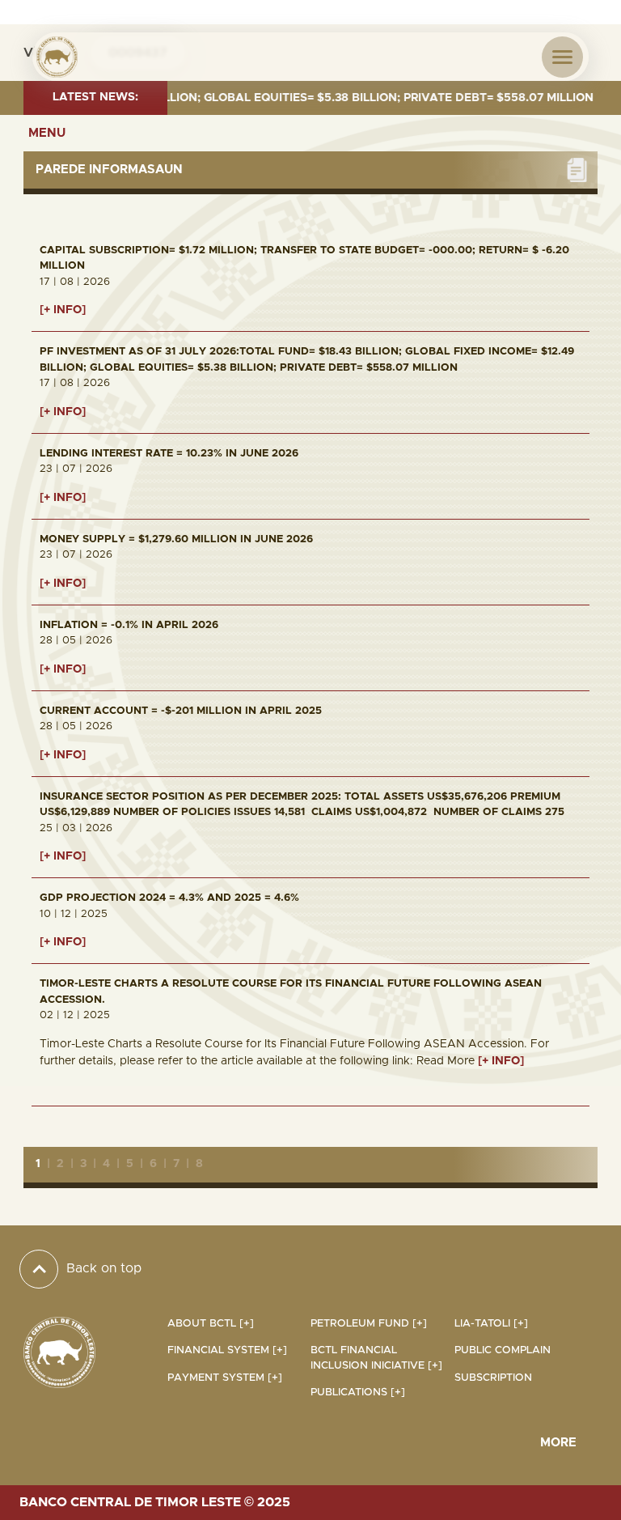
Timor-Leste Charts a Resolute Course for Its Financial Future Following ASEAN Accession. (291, 992)
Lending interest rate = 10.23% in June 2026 (169, 453)
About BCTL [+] (210, 1323)
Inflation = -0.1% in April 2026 (129, 625)
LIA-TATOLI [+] (491, 1323)
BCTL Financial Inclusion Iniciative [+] (376, 1358)
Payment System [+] (224, 1378)
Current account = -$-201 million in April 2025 (181, 711)
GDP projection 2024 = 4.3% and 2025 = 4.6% (169, 898)
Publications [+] (357, 1392)
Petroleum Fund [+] (368, 1323)
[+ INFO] (63, 310)
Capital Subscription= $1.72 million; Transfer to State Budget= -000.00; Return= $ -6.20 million (304, 258)
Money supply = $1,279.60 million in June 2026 (176, 539)
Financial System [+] (227, 1350)
